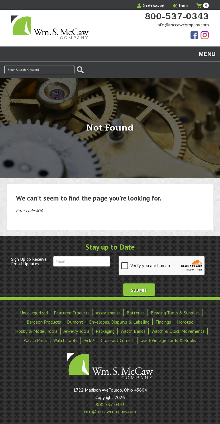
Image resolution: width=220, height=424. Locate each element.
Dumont (75, 322)
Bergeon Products (44, 322)
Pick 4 (89, 340)
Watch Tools (65, 340)
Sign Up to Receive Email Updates (29, 261)
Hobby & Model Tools (36, 331)
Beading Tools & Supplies (175, 313)
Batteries (136, 313)
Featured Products (72, 313)
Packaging (105, 331)
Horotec (185, 322)
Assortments (108, 313)
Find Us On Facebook (194, 36)
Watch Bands (133, 331)
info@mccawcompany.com (183, 25)
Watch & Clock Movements (178, 331)
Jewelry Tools (77, 331)
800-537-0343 (177, 16)
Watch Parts (35, 340)
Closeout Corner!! (117, 340)
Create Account (153, 5)
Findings (163, 322)
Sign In (183, 5)
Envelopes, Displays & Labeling (119, 322)
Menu (207, 54)
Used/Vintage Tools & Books (168, 340)
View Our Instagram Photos (204, 36)
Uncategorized (34, 313)
